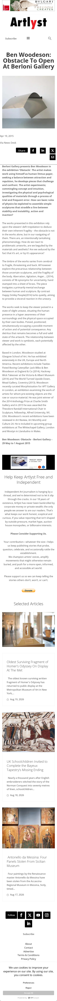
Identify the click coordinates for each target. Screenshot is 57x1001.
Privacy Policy (28, 959)
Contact (28, 947)
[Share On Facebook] (33, 151)
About (28, 943)
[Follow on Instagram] (46, 915)
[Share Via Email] (53, 157)
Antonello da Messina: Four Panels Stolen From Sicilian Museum (27, 861)
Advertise (28, 951)
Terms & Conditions (28, 955)
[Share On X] (53, 151)
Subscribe (11, 38)
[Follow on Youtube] (38, 915)
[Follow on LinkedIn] (28, 923)
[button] (50, 38)
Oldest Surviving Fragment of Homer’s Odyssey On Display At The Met (27, 666)
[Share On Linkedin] (43, 151)
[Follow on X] (29, 915)
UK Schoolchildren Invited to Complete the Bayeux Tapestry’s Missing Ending (27, 765)
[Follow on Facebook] (21, 915)
